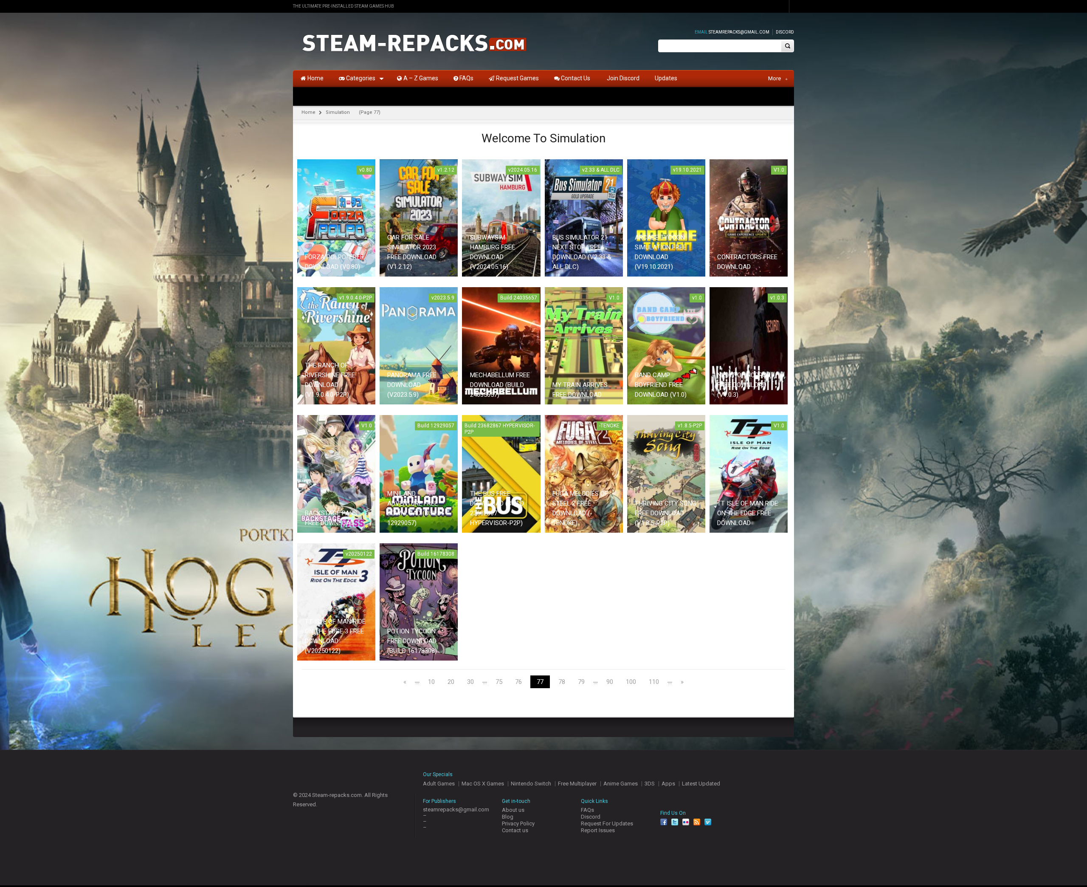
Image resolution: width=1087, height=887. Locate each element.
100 (631, 682)
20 (451, 682)
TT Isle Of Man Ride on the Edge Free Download (747, 513)
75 (499, 682)
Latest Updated (701, 783)
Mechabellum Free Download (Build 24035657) (500, 384)
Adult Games (439, 783)
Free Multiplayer (577, 783)
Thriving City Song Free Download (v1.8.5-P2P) (665, 513)
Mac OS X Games (483, 783)
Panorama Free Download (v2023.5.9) (411, 384)
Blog (507, 817)
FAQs (587, 810)
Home (308, 112)
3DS (650, 783)
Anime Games (620, 783)
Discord (785, 32)
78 (561, 682)
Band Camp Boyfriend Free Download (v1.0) (661, 384)
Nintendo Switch (531, 783)
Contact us (515, 830)
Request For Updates (607, 823)
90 (609, 682)
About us (513, 810)
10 (431, 682)
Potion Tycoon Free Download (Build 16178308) (412, 641)
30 (470, 682)
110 (654, 682)
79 (581, 682)
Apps (668, 783)
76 (518, 682)
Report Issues (598, 830)
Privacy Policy (518, 823)
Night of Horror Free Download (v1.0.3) (744, 384)
